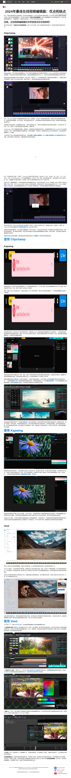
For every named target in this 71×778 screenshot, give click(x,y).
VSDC (5, 135)
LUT (5, 671)
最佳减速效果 (50, 380)
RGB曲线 (36, 670)
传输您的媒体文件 (23, 227)
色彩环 (31, 670)
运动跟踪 (30, 135)
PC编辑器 (35, 235)
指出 (13, 515)
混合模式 (58, 135)
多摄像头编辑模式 (37, 135)
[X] (3, 7)
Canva (56, 129)
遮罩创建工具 (52, 135)
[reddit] (5, 7)
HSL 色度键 (46, 135)
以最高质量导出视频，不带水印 (28, 474)
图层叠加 (51, 670)
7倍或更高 (15, 382)
